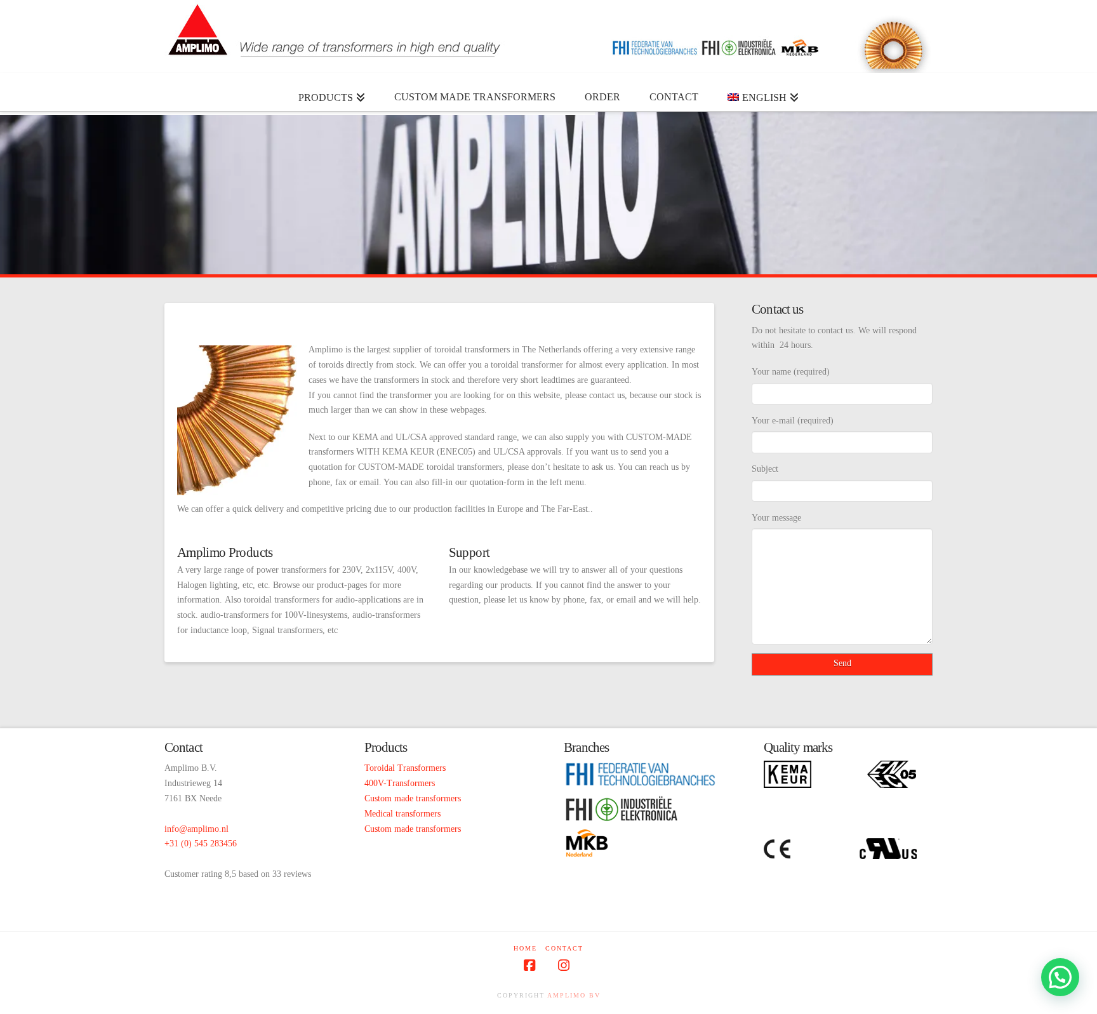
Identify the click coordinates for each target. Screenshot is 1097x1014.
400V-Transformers (399, 783)
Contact (564, 948)
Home (525, 948)
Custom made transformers (412, 798)
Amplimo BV (574, 995)
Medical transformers (402, 813)
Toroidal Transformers (405, 768)
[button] (1060, 977)
